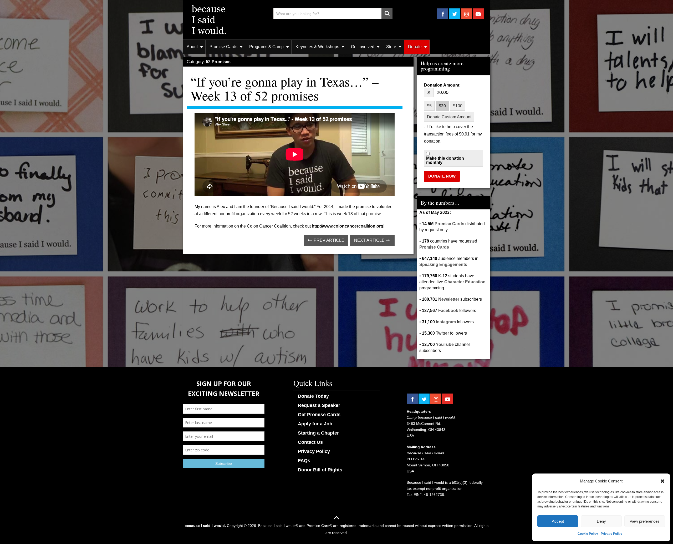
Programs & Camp (266, 46)
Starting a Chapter (318, 433)
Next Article (370, 240)
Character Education (465, 282)
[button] (662, 481)
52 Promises (218, 61)
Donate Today (313, 396)
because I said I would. (205, 525)
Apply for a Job (315, 423)
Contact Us (310, 442)
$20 (442, 106)
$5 (429, 106)
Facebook (448, 310)
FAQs (304, 460)
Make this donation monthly (445, 160)
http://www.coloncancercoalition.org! (348, 226)
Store (391, 46)
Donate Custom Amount (449, 117)
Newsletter (448, 299)
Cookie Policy (588, 534)
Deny (601, 521)
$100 (457, 106)
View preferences (645, 521)
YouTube (445, 344)
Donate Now (442, 176)
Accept (558, 521)
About (192, 46)
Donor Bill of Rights (320, 469)
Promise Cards (223, 46)
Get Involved (362, 46)
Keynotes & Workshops (317, 46)
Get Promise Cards (319, 414)
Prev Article (328, 240)
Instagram (446, 322)
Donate (415, 46)
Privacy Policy (611, 534)
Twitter (442, 333)
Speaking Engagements (443, 264)
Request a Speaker (319, 405)
